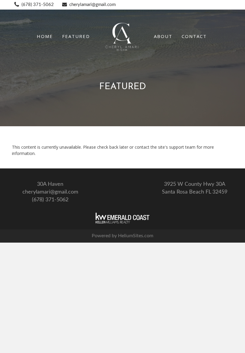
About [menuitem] (163, 36)
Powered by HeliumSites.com (122, 235)
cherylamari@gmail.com (92, 4)
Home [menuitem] (45, 36)
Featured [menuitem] (76, 36)
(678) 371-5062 (38, 4)
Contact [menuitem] (194, 36)
